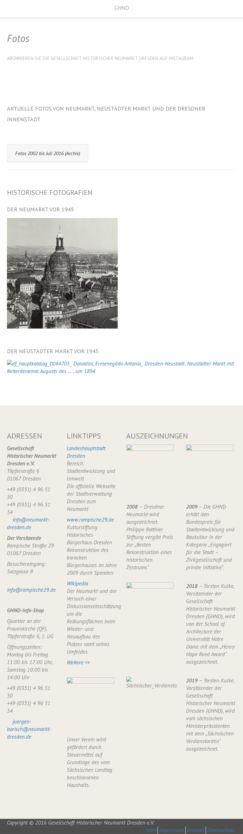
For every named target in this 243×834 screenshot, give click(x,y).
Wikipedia (77, 583)
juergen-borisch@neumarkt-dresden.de (29, 729)
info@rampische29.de (31, 589)
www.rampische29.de (90, 519)
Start (151, 830)
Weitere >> (78, 662)
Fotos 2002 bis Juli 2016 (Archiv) (47, 153)
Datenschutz (221, 830)
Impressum (171, 830)
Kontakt (195, 830)
